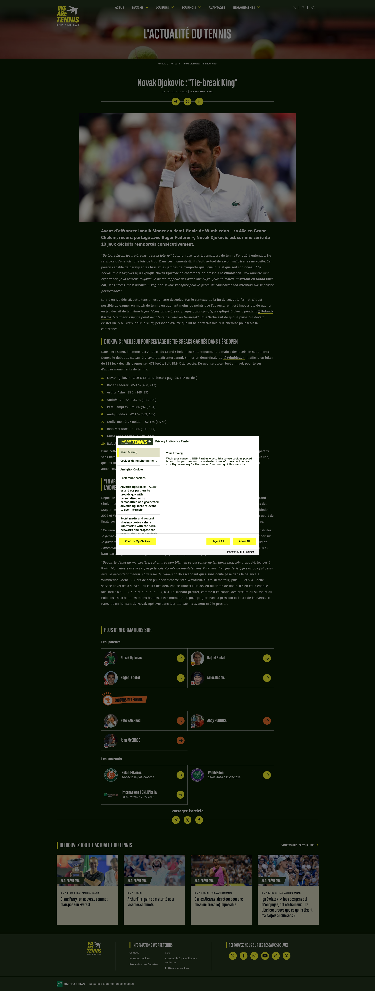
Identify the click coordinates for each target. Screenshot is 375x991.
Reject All (218, 541)
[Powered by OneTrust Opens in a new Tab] (242, 552)
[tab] (138, 452)
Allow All (244, 541)
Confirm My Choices (137, 541)
